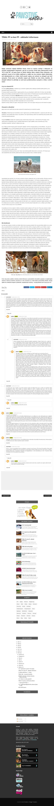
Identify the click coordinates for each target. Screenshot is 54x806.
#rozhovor (23, 615)
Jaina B (12, 316)
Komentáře (20, 721)
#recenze (29, 613)
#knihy (26, 604)
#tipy (22, 618)
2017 (19, 649)
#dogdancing (31, 601)
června (20, 665)
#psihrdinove (24, 611)
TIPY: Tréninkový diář (26, 525)
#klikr (22, 604)
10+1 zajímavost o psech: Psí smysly (26, 668)
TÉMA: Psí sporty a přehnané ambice (26, 680)
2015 (19, 652)
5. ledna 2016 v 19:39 (23, 339)
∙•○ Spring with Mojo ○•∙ (23, 682)
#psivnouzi (19, 613)
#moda (23, 606)
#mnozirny (19, 606)
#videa (25, 618)
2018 (19, 647)
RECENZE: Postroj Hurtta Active (28, 568)
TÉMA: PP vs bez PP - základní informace (27, 670)
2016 (19, 651)
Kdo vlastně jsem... (22, 687)
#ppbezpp (11, 39)
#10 (17, 601)
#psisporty (30, 611)
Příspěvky (20, 719)
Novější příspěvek (6, 495)
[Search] (31, 24)
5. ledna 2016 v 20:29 (22, 403)
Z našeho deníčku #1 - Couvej (24, 672)
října (20, 658)
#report (18, 615)
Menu (3, 32)
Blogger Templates (33, 802)
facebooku (34, 739)
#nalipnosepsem (20, 608)
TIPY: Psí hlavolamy (26, 561)
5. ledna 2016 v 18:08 (22, 316)
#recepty (34, 613)
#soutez (33, 615)
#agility (21, 601)
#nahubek (28, 606)
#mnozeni (35, 604)
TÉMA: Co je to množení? (27, 590)
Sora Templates (25, 802)
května (20, 667)
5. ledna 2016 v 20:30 (17, 437)
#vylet (30, 618)
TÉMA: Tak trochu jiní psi (27, 546)
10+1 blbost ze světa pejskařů (24, 679)
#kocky (30, 604)
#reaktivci (24, 613)
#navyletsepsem (28, 608)
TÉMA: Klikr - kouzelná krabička (25, 674)
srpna (20, 661)
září (19, 660)
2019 (19, 645)
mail (24, 739)
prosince (21, 654)
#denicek (26, 601)
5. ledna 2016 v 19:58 (27, 351)
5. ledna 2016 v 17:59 (15, 297)
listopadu (21, 656)
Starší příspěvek (47, 495)
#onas (33, 608)
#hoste (18, 604)
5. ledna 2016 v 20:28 (17, 413)
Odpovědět (8, 309)
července (21, 663)
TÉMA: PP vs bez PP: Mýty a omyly (29, 575)
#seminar (28, 615)
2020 (19, 643)
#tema (14, 39)
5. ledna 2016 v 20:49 (15, 446)
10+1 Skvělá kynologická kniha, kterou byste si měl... (28, 685)
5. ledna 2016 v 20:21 (15, 386)
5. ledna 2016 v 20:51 (22, 461)
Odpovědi (9, 313)
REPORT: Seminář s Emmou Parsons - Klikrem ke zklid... (26, 676)
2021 (19, 642)
